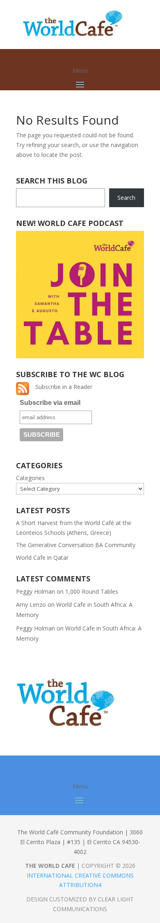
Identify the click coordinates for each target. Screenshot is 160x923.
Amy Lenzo (31, 604)
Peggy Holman (35, 591)
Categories (30, 478)
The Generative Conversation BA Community (76, 545)
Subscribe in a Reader (63, 387)
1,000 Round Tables (91, 591)
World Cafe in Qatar (42, 557)
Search (126, 197)
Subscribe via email (50, 402)
